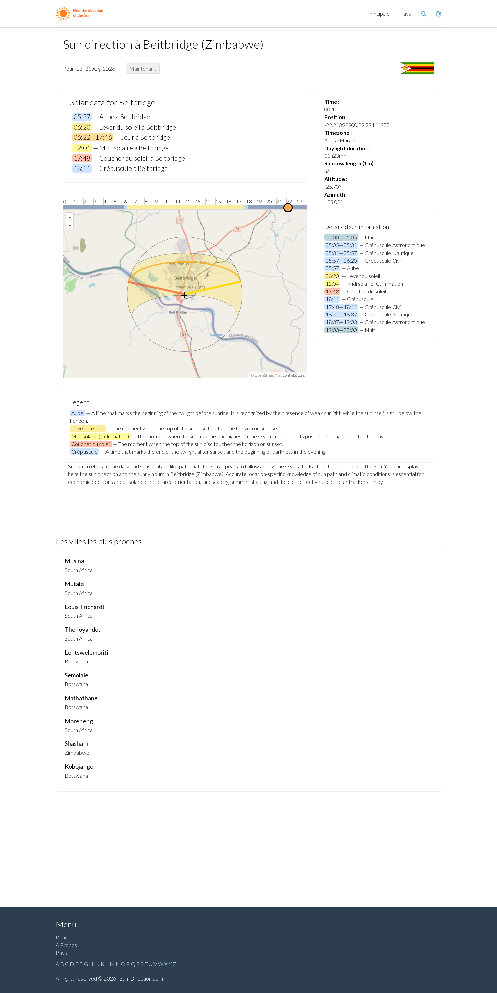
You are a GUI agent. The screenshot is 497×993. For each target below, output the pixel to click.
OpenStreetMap (268, 375)
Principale (378, 13)
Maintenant (142, 68)
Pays (405, 13)
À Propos (66, 945)
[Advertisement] (248, 842)
